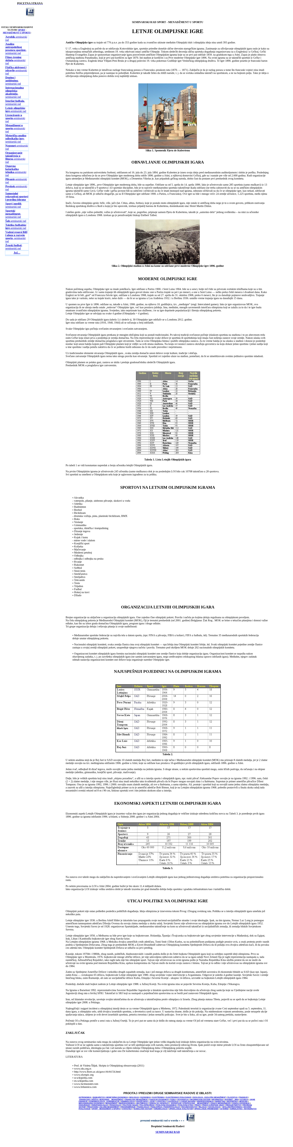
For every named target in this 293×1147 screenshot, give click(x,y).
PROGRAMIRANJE (128, 1107)
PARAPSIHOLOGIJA (100, 1105)
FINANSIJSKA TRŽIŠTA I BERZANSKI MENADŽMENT (101, 1099)
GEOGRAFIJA (183, 1099)
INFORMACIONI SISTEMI (200, 1099)
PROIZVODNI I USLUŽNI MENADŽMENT (103, 1107)
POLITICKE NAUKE (131, 1105)
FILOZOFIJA (232, 1097)
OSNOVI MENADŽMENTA (220, 1103)
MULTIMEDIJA (142, 1103)
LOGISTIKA (161, 1101)
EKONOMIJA (145, 1097)
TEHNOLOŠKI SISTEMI (142, 1109)
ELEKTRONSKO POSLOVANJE (178, 1097)
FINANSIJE (243, 1097)
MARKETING (220, 1101)
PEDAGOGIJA (115, 1105)
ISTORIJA (244, 1099)
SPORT (21, 30)
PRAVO (198, 1105)
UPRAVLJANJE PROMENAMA (206, 1109)
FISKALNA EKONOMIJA (159, 1099)
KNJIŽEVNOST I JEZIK (145, 1101)
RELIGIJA (203, 1107)
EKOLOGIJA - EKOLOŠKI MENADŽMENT (209, 1097)
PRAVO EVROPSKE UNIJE (213, 1105)
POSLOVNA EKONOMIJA (166, 1105)
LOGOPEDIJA (173, 1101)
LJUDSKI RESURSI (188, 1101)
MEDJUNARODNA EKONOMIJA (91, 1103)
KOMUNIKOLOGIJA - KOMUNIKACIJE (104, 1101)
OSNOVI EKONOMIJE (241, 1103)
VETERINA (224, 1109)
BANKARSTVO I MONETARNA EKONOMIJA (110, 1097)
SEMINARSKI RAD (167, 1132)
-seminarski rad (15, 49)
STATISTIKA (127, 1109)
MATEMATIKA (232, 1101)
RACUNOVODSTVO (189, 1107)
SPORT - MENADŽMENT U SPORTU (106, 1109)
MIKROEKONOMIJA (127, 1103)
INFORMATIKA (217, 1099)
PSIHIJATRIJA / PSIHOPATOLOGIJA (165, 1107)
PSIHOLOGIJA (143, 1107)
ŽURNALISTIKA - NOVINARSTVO (243, 1109)
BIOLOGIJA (134, 1097)
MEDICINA (243, 1101)
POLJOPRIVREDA (147, 1105)
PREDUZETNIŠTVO (233, 1105)
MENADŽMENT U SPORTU (17, 32)
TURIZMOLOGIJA (160, 1109)
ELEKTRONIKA (158, 1097)
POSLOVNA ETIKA (185, 1105)
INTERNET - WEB (232, 1099)
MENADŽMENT (111, 1103)
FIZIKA (173, 1099)
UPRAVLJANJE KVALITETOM (181, 1109)
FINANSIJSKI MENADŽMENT (136, 1099)
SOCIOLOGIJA (214, 1107)
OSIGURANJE (84, 1105)
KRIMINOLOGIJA (128, 1101)
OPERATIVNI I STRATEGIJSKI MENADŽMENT (190, 1103)
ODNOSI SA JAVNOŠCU (159, 1103)
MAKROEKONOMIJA (205, 1101)
